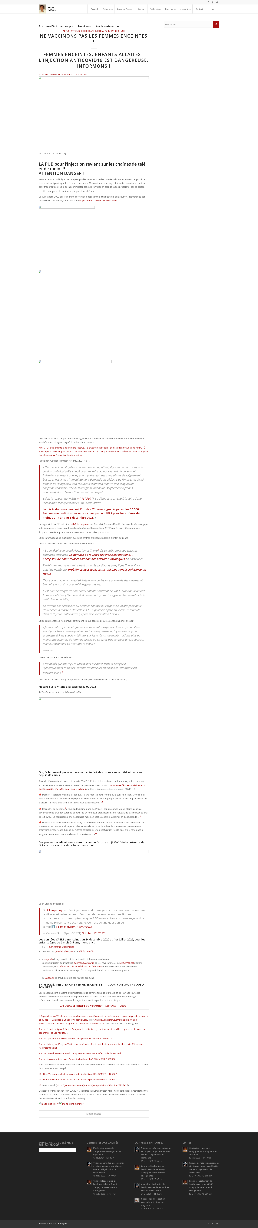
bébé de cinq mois (80, 524)
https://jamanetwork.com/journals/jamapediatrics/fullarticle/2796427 (76, 1038)
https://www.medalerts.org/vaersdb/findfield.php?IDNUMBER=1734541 (79, 1079)
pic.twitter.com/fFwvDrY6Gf (74, 926)
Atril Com (52, 1224)
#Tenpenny (54, 910)
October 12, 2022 (93, 933)
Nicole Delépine (59, 74)
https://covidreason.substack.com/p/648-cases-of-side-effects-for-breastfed (81, 1053)
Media (100, 31)
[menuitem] (94, 8)
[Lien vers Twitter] (217, 2)
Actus (66, 31)
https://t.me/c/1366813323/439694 (98, 200)
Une (123, 31)
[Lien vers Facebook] (208, 2)
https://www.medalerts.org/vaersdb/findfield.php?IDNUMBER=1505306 (78, 1058)
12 (40, 1085)
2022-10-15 (45, 74)
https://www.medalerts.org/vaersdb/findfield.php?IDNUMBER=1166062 (79, 1073)
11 (40, 1079)
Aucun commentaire (77, 74)
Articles (75, 31)
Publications (112, 31)
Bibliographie (88, 31)
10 (40, 1073)
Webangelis (62, 1224)
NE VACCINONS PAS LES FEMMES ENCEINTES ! (93, 39)
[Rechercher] (212, 8)
